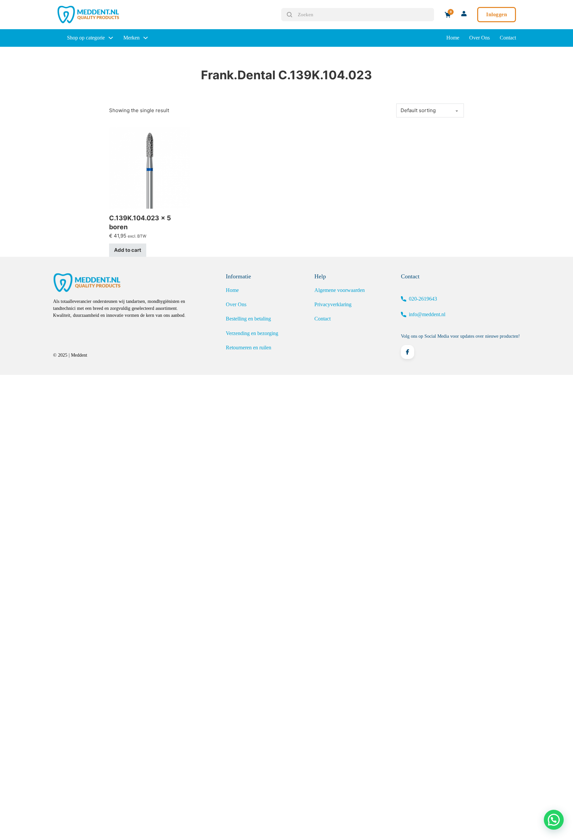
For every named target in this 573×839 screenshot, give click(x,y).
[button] (554, 820)
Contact (508, 37)
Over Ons (479, 37)
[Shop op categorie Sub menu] (110, 37)
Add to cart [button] (127, 250)
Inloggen (496, 14)
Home (452, 37)
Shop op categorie (86, 37)
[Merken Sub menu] (145, 37)
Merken (131, 37)
